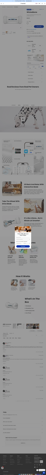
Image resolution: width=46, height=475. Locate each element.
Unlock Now (23, 246)
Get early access (29, 0)
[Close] (30, 227)
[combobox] (23, 239)
